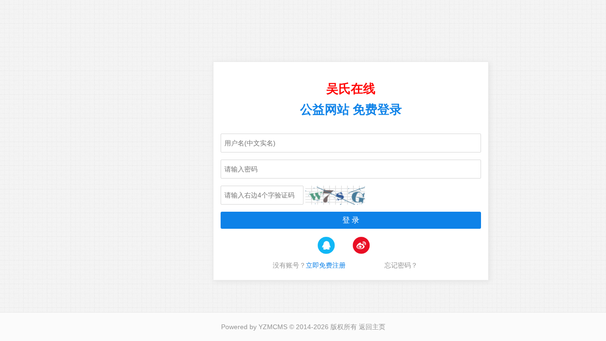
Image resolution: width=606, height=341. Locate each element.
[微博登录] (361, 252)
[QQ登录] (326, 252)
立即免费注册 (326, 265)
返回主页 (372, 327)
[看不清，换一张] (335, 195)
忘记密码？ (406, 265)
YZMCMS (272, 327)
